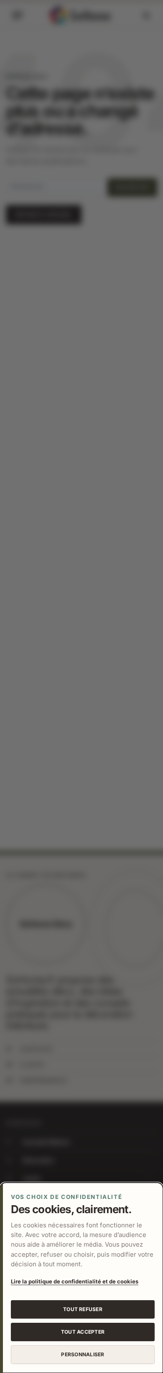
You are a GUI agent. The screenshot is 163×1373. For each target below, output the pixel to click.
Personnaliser (82, 1354)
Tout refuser (82, 1309)
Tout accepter (82, 1332)
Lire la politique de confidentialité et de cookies (74, 1281)
